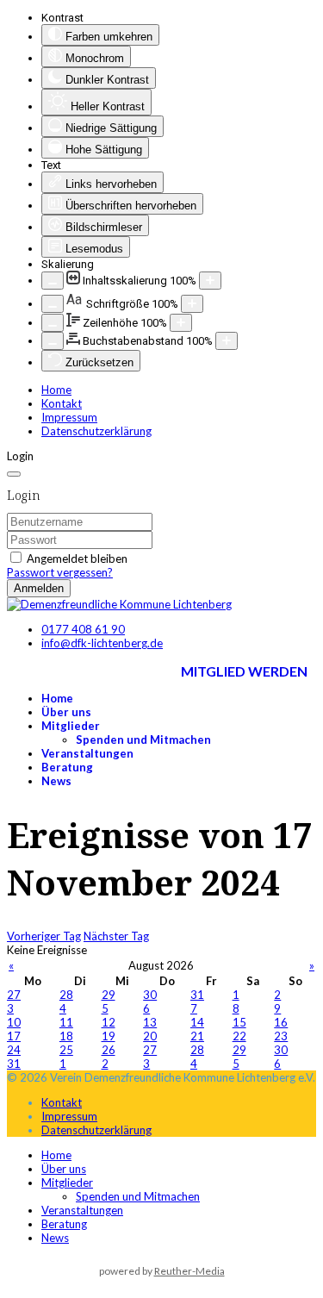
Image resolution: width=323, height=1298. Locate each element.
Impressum (69, 417)
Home (56, 389)
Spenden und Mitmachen (143, 739)
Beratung (67, 767)
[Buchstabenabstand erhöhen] (226, 341)
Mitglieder (70, 726)
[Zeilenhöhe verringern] (52, 323)
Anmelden (39, 588)
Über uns (66, 712)
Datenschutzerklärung (96, 431)
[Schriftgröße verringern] (52, 304)
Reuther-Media (189, 1270)
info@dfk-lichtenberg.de (102, 643)
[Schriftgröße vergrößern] (192, 304)
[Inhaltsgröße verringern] (52, 280)
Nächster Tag (116, 936)
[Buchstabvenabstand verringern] (52, 341)
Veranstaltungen (87, 753)
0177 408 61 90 (83, 629)
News (56, 781)
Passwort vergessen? (60, 572)
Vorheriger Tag (44, 936)
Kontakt (61, 403)
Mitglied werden (244, 671)
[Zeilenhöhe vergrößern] (181, 323)
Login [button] (20, 456)
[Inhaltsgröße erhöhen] (210, 280)
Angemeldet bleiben (77, 558)
